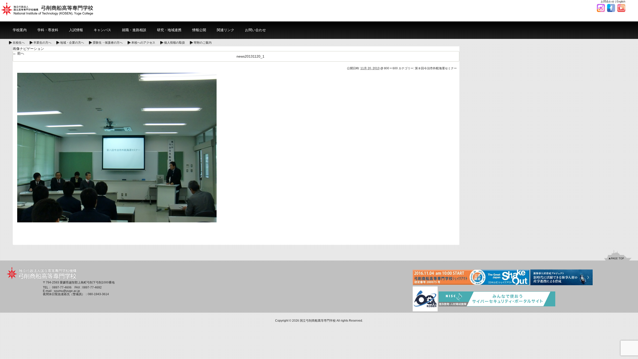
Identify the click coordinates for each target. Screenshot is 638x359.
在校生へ (19, 42)
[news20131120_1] (117, 147)
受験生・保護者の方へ (108, 42)
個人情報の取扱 (174, 42)
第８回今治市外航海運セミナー (436, 68)
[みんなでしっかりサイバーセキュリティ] (497, 299)
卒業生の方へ (42, 42)
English (621, 1)
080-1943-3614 (98, 294)
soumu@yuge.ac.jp (67, 290)
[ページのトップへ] (618, 255)
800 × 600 (391, 68)
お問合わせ (607, 1)
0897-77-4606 (62, 287)
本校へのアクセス (143, 42)
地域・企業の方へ (72, 42)
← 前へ (18, 53)
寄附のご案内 (203, 42)
